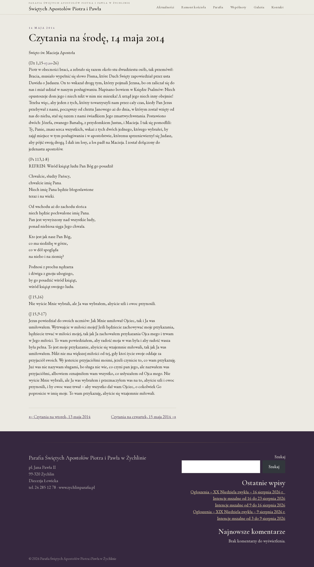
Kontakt (277, 7)
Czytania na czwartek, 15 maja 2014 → (143, 416)
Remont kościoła (193, 7)
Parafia (218, 7)
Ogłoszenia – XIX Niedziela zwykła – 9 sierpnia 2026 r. (239, 511)
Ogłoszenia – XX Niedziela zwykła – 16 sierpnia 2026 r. (238, 492)
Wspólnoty (238, 7)
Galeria (259, 7)
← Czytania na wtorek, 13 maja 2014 (60, 416)
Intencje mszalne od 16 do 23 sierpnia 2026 (249, 498)
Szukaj (279, 456)
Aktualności (165, 7)
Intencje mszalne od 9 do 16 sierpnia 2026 (250, 505)
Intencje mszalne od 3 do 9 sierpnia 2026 (251, 518)
